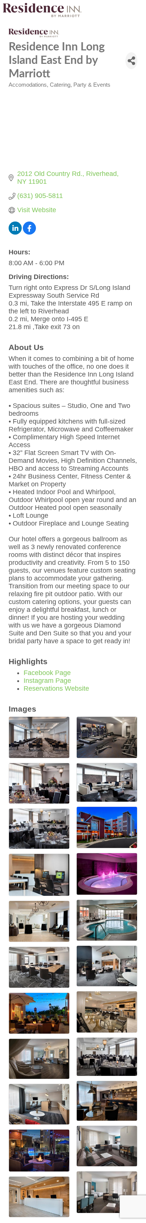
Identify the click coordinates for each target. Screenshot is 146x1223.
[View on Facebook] (29, 232)
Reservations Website (56, 688)
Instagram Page (47, 680)
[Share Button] (131, 60)
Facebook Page (47, 672)
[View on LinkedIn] (15, 232)
